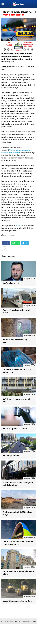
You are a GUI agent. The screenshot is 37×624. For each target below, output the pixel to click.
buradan (19, 226)
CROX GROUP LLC (19, 621)
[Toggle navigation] (2, 4)
